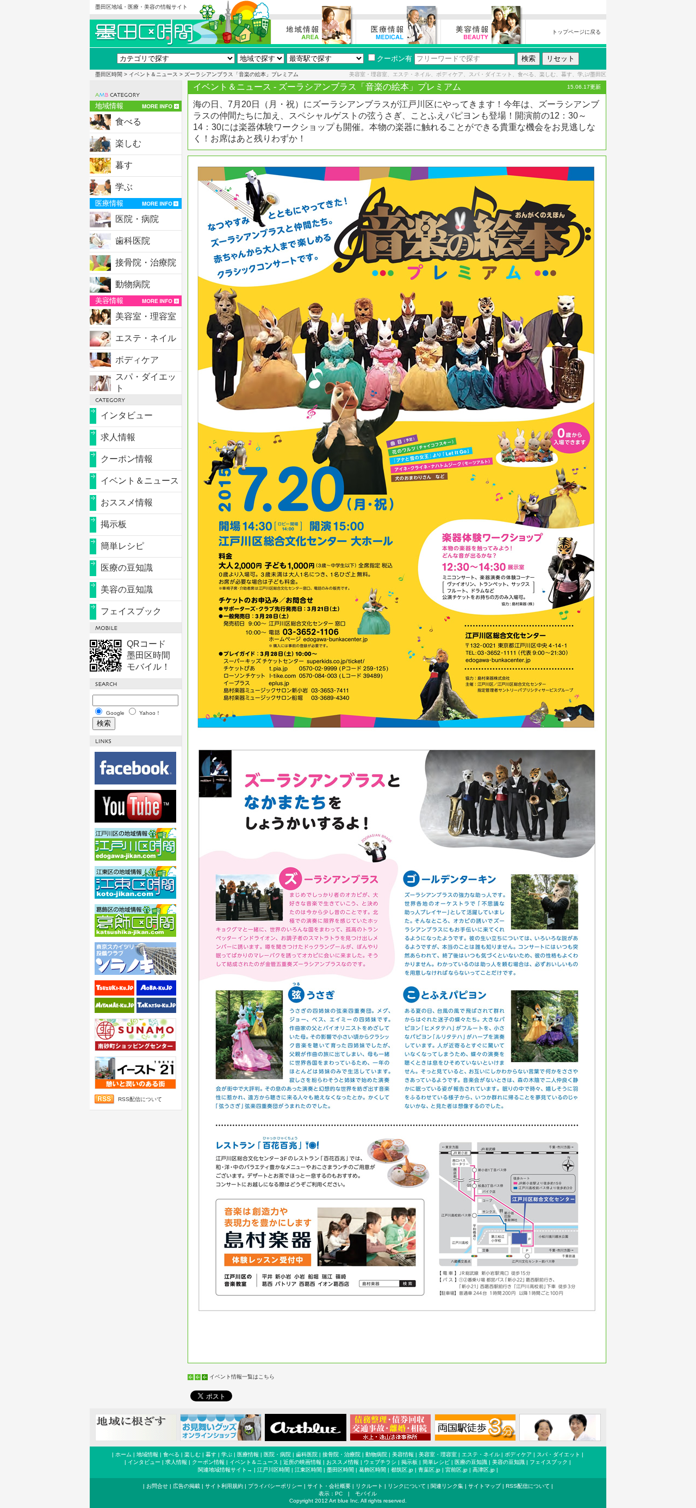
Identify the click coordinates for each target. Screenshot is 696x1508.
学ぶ (124, 186)
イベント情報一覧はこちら (242, 1377)
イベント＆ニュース (153, 74)
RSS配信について (140, 1099)
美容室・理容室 (145, 316)
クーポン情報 (127, 458)
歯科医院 (132, 240)
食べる (128, 121)
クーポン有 (394, 58)
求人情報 (118, 437)
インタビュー (127, 415)
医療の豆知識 (127, 567)
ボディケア (137, 359)
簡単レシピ (122, 546)
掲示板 (114, 524)
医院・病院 (137, 219)
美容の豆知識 (127, 589)
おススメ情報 (127, 502)
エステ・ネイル (145, 338)
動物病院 (132, 284)
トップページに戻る (576, 32)
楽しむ (128, 143)
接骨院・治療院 (145, 262)
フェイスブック (131, 611)
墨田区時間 (108, 74)
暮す (124, 165)
